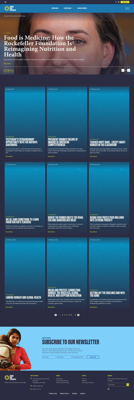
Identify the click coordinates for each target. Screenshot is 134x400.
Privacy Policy (64, 393)
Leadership (59, 379)
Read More (7, 64)
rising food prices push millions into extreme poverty (107, 219)
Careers (84, 379)
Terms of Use (53, 393)
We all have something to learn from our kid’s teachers (22, 221)
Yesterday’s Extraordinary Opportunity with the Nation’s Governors (21, 142)
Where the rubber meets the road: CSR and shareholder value (65, 219)
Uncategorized (10, 136)
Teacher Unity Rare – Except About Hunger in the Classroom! (107, 144)
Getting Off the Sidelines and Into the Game (107, 294)
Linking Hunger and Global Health (23, 297)
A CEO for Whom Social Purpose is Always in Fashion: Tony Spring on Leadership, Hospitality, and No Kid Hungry (43, 43)
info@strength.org (38, 386)
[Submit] (127, 384)
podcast (8, 27)
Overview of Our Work (62, 382)
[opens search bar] (116, 2)
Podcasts (84, 381)
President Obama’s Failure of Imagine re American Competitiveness (63, 142)
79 (68, 315)
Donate (125, 2)
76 (62, 315)
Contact (82, 393)
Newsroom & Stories (88, 382)
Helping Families (67, 8)
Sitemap (74, 393)
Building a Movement (82, 8)
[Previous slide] (122, 70)
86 (75, 315)
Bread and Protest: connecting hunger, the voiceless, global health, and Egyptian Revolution (64, 293)
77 (64, 315)
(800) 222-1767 (37, 389)
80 (71, 315)
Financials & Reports (62, 381)
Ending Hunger (55, 8)
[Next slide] (128, 70)
